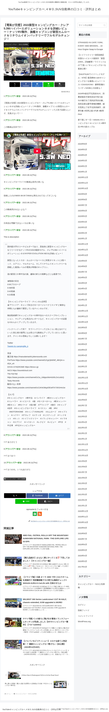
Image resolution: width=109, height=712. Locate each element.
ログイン (82, 605)
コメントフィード (85, 616)
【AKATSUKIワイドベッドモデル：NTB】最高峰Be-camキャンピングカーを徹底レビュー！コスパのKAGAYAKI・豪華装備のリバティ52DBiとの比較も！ (92, 81)
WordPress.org (84, 621)
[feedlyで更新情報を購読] (35, 514)
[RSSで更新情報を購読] (40, 514)
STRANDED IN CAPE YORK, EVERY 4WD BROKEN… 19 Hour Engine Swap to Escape (90, 45)
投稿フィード (83, 610)
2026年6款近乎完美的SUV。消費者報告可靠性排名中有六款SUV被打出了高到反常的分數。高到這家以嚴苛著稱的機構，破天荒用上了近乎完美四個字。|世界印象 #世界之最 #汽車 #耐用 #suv (91, 104)
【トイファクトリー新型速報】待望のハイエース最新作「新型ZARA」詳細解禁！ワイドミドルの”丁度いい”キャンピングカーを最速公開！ (92, 62)
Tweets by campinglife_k (17, 346)
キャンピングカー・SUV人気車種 (15, 479)
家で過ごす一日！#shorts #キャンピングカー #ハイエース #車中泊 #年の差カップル (92, 123)
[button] (59, 84)
